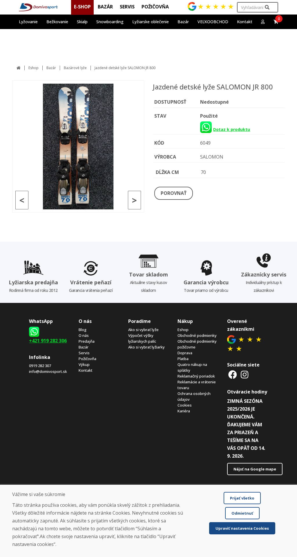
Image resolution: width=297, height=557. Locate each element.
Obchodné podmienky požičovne (197, 344)
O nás (84, 335)
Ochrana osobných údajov (194, 396)
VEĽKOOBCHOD (213, 21)
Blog (82, 329)
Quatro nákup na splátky (192, 367)
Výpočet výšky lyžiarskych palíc (142, 338)
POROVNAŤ (173, 193)
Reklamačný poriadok (196, 376)
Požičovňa (87, 358)
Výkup (84, 364)
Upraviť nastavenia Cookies (242, 528)
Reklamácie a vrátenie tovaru (197, 384)
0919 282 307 (40, 365)
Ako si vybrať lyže (143, 329)
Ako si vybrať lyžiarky (146, 347)
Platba (183, 358)
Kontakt (244, 21)
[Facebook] (232, 374)
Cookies (185, 405)
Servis (84, 352)
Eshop (33, 67)
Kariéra (184, 411)
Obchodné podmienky (197, 335)
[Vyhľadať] (267, 7)
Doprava (185, 352)
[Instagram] (244, 374)
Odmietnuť (242, 513)
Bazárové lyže (75, 67)
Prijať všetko (242, 498)
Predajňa (87, 341)
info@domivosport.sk (48, 371)
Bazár (51, 67)
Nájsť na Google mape (254, 469)
